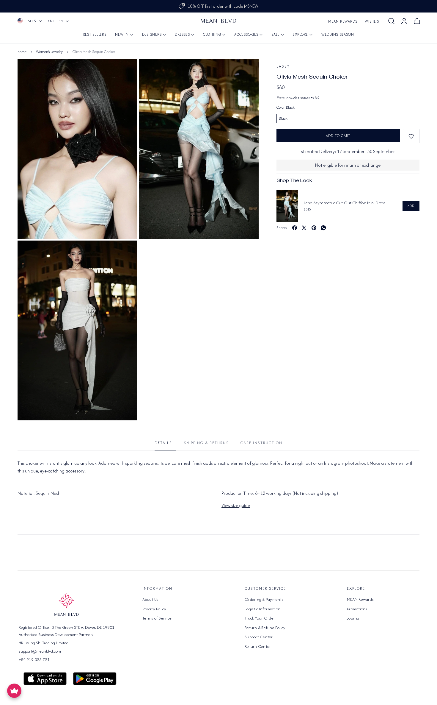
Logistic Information (262, 609)
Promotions (357, 609)
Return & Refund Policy (265, 627)
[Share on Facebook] (295, 228)
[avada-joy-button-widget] (14, 691)
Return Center (258, 646)
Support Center (259, 637)
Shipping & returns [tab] (206, 443)
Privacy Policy (154, 609)
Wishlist (373, 21)
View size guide (235, 505)
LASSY (283, 66)
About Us (150, 599)
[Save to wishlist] (411, 136)
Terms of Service (157, 618)
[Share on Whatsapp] (323, 228)
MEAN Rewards (342, 21)
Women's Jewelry (49, 51)
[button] (391, 21)
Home (22, 51)
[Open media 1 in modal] (126, 70)
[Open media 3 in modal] (126, 251)
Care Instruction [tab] (261, 443)
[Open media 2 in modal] (247, 70)
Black (283, 118)
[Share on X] (304, 228)
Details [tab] (163, 443)
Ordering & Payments (264, 599)
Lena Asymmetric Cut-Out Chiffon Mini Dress (345, 203)
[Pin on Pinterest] (314, 228)
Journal (353, 618)
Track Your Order (260, 618)
